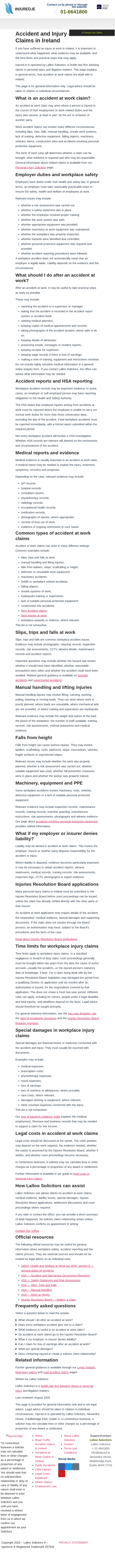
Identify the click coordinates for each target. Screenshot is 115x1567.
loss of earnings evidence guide (40, 1116)
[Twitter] (68, 1466)
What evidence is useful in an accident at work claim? (51, 1329)
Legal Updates (86, 1367)
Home (38, 1435)
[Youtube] (61, 1473)
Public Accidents (45, 1465)
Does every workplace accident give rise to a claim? (50, 1324)
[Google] (75, 1466)
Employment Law (46, 1486)
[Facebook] (61, 1466)
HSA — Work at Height (35, 1294)
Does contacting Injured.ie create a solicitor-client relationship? (57, 1353)
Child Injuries (43, 1469)
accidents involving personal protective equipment (67, 821)
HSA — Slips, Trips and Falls (39, 1285)
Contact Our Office (27, 1230)
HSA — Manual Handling (36, 1289)
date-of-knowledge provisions (38, 1018)
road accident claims (56, 1372)
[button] (110, 23)
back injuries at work (33, 615)
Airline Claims (43, 1482)
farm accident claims (34, 610)
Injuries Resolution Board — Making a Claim (48, 1299)
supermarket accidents (48, 680)
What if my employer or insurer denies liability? (47, 1339)
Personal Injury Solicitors (30, 167)
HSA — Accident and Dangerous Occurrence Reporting (55, 1275)
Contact (68, 1444)
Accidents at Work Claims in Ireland (44, 1457)
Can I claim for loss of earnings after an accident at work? (54, 1344)
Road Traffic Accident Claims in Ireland (45, 1444)
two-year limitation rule (82, 1013)
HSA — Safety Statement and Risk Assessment (50, 1280)
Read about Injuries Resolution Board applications (46, 939)
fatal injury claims (26, 1372)
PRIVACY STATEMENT (73, 1542)
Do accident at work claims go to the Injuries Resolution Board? (57, 1334)
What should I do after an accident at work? (45, 1320)
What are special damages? (35, 1348)
